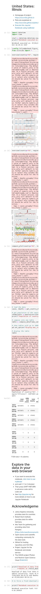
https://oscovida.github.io (24, 18)
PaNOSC (23, 560)
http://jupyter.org (24, 494)
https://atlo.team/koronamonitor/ (28, 532)
